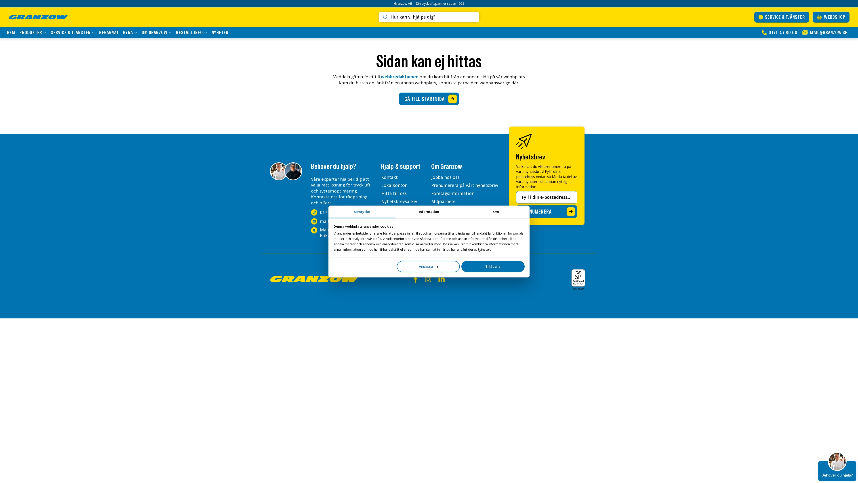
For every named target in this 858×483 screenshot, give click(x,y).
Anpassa (426, 266)
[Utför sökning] (387, 17)
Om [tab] (496, 211)
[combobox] (433, 17)
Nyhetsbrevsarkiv (399, 201)
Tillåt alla (492, 266)
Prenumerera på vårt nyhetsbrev (464, 185)
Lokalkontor (394, 185)
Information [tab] (429, 211)
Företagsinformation (452, 193)
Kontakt (389, 177)
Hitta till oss (394, 193)
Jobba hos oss (445, 177)
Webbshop (834, 17)
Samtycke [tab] (362, 211)
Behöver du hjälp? (837, 475)
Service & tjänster (784, 17)
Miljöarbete (443, 201)
